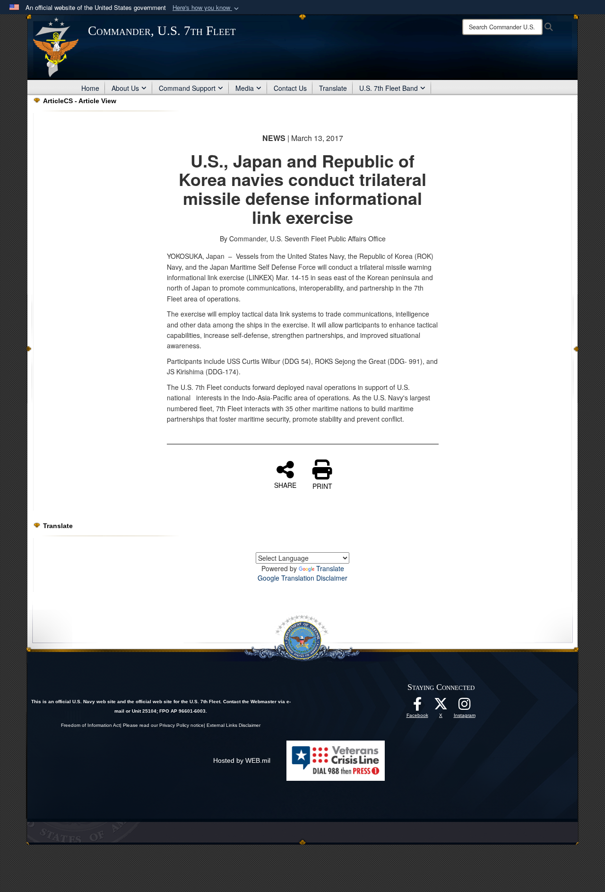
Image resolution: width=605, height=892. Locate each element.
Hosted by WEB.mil (241, 760)
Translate (333, 88)
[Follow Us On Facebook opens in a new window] (417, 706)
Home (90, 88)
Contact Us (290, 88)
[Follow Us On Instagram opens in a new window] (464, 706)
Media (244, 88)
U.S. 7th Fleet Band (388, 88)
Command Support (187, 88)
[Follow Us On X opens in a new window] (441, 706)
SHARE (285, 484)
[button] (207, 8)
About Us (125, 88)
